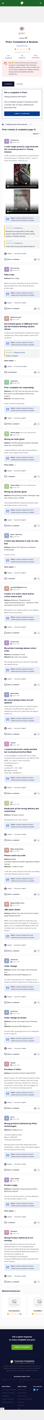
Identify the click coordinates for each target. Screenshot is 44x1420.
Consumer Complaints (9, 1390)
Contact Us (21, 1405)
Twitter (37, 1390)
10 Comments (12, 372)
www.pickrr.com (22, 46)
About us (21, 1402)
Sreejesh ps (18, 228)
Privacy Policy (22, 1393)
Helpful (9, 253)
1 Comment (11, 476)
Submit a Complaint (22, 1347)
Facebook (34, 1390)
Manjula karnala (19, 353)
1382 (8, 56)
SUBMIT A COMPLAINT (22, 113)
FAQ (19, 1408)
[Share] (35, 259)
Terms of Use (22, 1390)
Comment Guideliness (25, 1399)
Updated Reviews (8, 1402)
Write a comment (13, 259)
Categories (5, 1396)
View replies (9, 361)
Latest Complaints (8, 1399)
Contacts (19, 84)
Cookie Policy (22, 1396)
